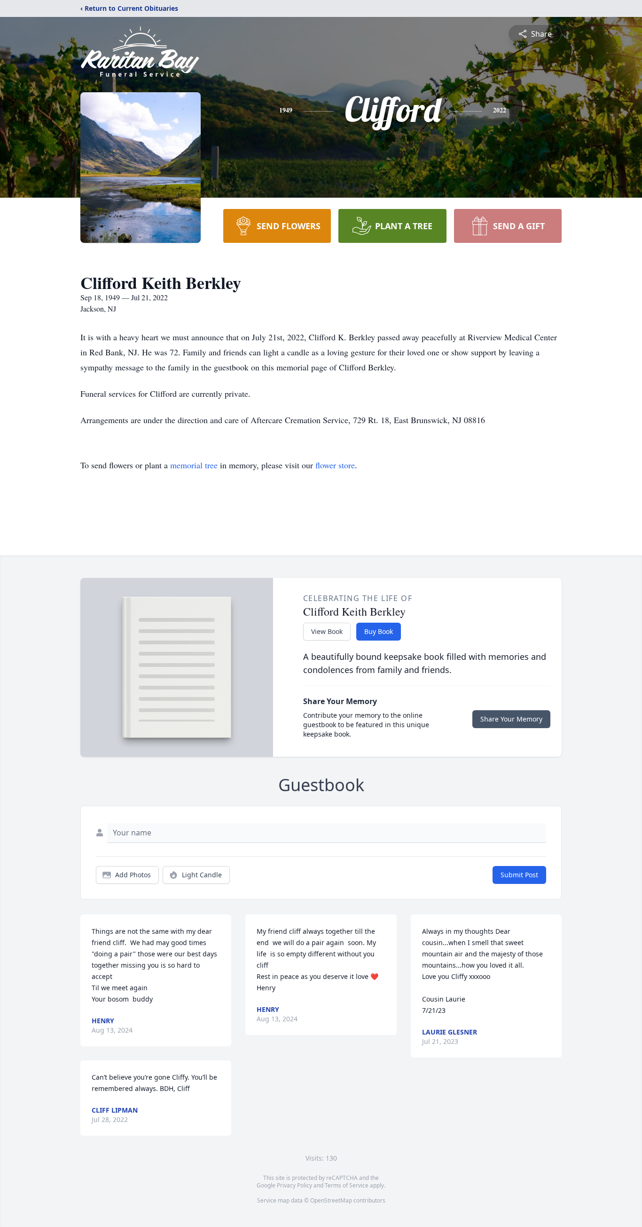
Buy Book (378, 631)
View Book (327, 631)
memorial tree (194, 465)
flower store (335, 465)
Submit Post (519, 874)
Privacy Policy (294, 1185)
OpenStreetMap (331, 1200)
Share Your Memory (511, 718)
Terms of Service (346, 1185)
